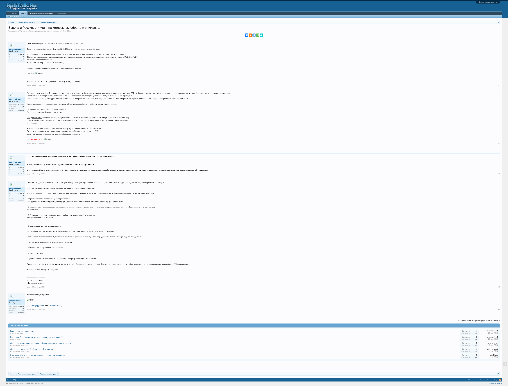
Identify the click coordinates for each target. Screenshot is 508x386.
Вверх (496, 380)
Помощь (483, 380)
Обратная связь (473, 380)
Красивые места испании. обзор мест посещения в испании (37, 355)
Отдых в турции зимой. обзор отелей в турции (31, 349)
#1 (499, 85)
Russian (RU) (11, 380)
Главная (14, 13)
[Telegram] (254, 35)
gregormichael (57, 31)
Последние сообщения (15, 16)
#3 (499, 174)
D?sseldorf (21, 61)
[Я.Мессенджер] (261, 35)
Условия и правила (495, 383)
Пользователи (61, 13)
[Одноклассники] (250, 35)
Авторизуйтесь (54, 305)
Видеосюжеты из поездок (22, 331)
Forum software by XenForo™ (24, 383)
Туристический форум (27, 31)
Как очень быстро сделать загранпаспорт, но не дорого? (36, 337)
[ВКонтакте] (246, 35)
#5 (499, 309)
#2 (499, 143)
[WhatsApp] (257, 35)
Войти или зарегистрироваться (488, 2)
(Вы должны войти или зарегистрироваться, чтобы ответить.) (479, 321)
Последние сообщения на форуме (41, 13)
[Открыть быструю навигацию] (498, 22)
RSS (500, 380)
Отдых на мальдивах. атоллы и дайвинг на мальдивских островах (40, 343)
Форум (23, 13)
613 (23, 57)
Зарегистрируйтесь (36, 305)
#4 (499, 287)
